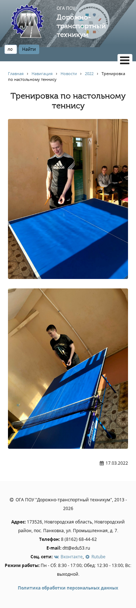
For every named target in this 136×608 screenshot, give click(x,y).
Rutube (98, 557)
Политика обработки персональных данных (68, 588)
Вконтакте (70, 557)
